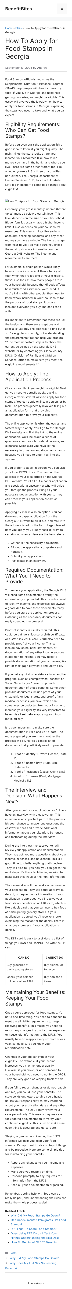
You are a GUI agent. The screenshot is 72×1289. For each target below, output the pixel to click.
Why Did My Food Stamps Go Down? (35, 1215)
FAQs (18, 28)
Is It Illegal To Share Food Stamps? (33, 1229)
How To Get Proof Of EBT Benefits (34, 1242)
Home (9, 28)
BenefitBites (18, 8)
